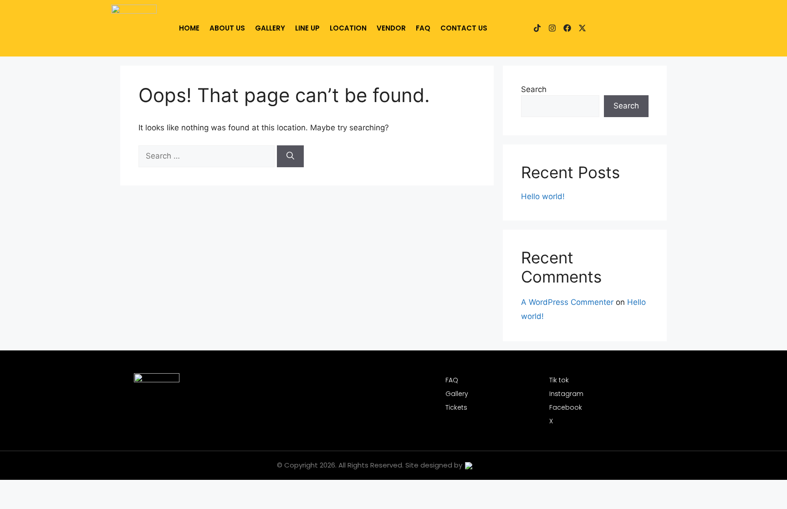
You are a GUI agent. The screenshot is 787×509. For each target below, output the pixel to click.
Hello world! (543, 196)
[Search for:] (207, 155)
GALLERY (270, 28)
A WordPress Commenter (567, 302)
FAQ (423, 28)
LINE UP (307, 28)
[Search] (290, 156)
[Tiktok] (537, 28)
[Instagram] (552, 28)
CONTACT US (463, 28)
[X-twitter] (582, 28)
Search (534, 89)
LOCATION (348, 28)
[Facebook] (567, 28)
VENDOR (391, 28)
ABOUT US (227, 28)
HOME (189, 28)
